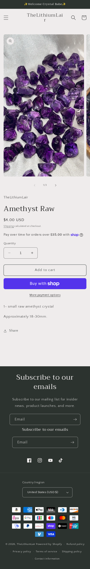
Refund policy (75, 544)
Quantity (10, 243)
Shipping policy (72, 551)
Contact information (47, 558)
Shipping (9, 226)
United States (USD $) (42, 492)
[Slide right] (55, 185)
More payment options (45, 295)
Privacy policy (22, 551)
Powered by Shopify (49, 544)
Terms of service (46, 551)
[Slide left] (34, 185)
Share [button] (13, 331)
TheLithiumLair (26, 544)
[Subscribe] (75, 419)
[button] (6, 17)
